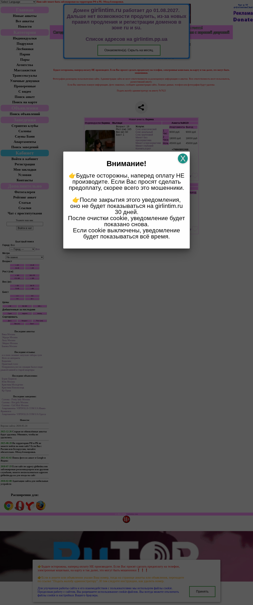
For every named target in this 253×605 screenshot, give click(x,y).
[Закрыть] (183, 158)
